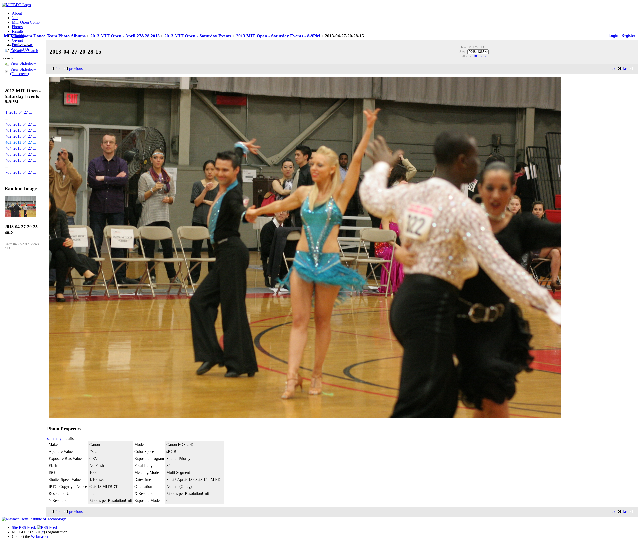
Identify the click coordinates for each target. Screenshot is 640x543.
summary (54, 438)
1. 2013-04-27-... (19, 112)
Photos (17, 27)
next (613, 68)
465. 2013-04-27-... (21, 154)
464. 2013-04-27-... (21, 148)
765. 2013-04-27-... (21, 172)
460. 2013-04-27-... (21, 124)
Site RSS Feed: (24, 527)
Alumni (18, 36)
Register (629, 35)
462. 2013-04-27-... (21, 136)
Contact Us (21, 49)
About (17, 13)
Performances (23, 45)
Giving (17, 40)
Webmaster (39, 536)
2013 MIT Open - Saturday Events (198, 35)
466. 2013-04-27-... (21, 160)
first (59, 68)
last (625, 68)
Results (18, 31)
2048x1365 (481, 56)
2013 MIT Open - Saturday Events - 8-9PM (278, 35)
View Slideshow (23, 63)
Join (15, 18)
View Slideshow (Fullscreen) (23, 71)
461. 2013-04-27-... (21, 130)
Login (613, 35)
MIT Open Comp (26, 22)
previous (76, 68)
